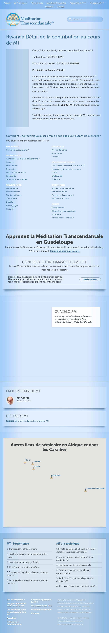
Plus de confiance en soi (63, 195)
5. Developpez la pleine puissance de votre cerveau (27, 574)
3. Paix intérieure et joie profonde (23, 562)
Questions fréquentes (56, 3)
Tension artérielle (14, 195)
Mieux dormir (12, 166)
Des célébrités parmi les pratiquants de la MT (16, 611)
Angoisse (10, 162)
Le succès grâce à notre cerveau (66, 169)
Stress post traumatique (17, 179)
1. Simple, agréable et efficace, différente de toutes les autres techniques (76, 550)
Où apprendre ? (97, 3)
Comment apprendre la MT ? (41, 600)
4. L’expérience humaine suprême (23, 567)
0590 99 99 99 (23, 401)
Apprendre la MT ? (78, 3)
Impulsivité (11, 176)
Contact (60, 7)
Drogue (55, 157)
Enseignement (58, 208)
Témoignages (37, 3)
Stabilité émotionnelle (16, 172)
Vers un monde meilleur (63, 218)
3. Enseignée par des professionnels (73, 565)
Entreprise (56, 214)
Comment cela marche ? (17, 150)
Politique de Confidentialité (14, 623)
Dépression (11, 169)
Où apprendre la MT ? (41, 606)
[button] (51, 477)
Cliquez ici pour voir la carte (65, 251)
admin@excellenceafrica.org (70, 624)
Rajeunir (9, 209)
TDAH (54, 172)
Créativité (56, 179)
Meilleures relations (60, 199)
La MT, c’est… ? (20, 3)
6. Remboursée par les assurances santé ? (76, 586)
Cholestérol (11, 199)
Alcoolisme (57, 153)
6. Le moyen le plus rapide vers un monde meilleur (27, 582)
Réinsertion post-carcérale (64, 211)
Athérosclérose (13, 192)
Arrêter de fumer (59, 150)
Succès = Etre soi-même (63, 188)
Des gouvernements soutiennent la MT (16, 604)
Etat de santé (12, 188)
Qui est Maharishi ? (16, 599)
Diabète (9, 202)
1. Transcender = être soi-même (22, 549)
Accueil (7, 3)
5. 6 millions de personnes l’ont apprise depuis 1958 (75, 579)
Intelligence (57, 176)
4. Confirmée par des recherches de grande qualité (73, 571)
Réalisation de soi (59, 192)
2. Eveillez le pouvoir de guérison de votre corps (27, 555)
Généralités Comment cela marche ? (22, 159)
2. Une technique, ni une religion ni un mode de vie (75, 558)
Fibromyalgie (12, 205)
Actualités (49, 7)
